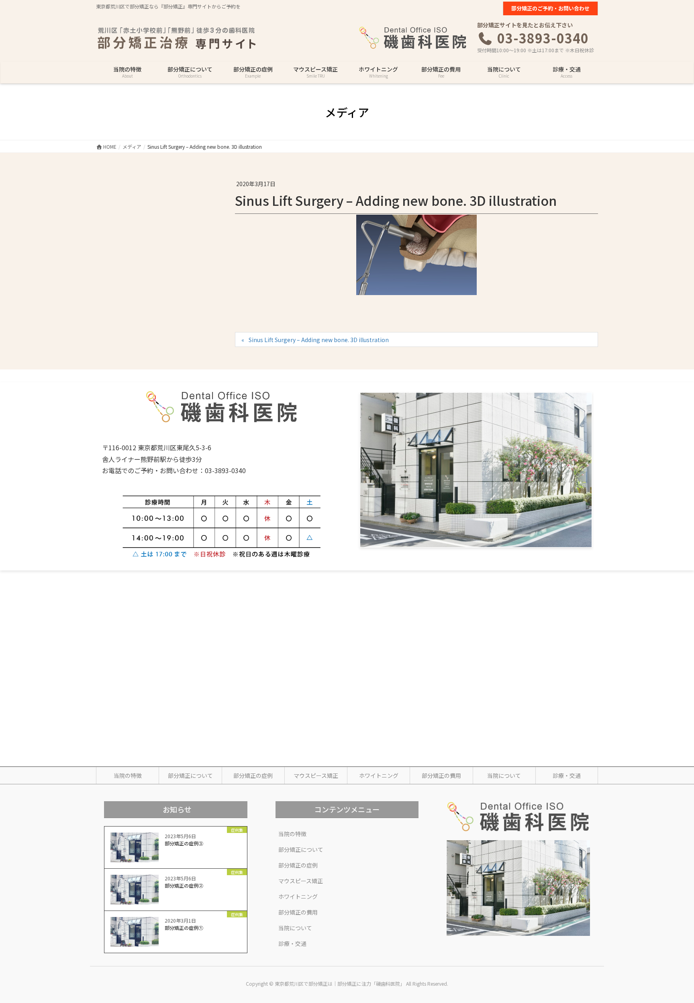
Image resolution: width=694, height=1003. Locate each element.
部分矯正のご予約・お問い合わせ (550, 8)
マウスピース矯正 (316, 775)
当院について (504, 775)
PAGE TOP (671, 965)
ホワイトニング (378, 775)
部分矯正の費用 (441, 775)
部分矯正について (190, 775)
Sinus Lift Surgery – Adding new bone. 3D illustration (319, 340)
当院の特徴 (128, 775)
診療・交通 (567, 775)
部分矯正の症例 (253, 775)
